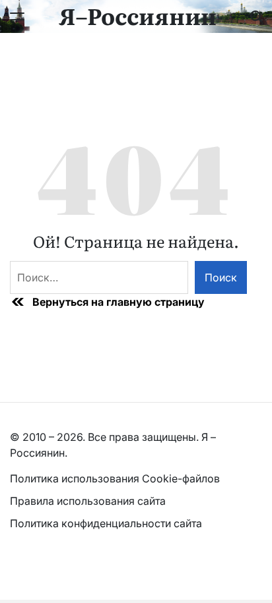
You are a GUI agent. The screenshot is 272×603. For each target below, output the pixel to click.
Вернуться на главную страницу (118, 301)
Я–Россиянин (138, 15)
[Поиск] (256, 16)
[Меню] (17, 16)
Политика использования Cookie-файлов (115, 478)
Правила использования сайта (89, 500)
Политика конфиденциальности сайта (106, 523)
